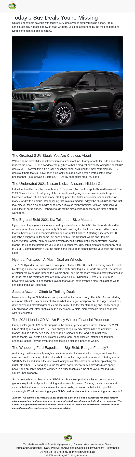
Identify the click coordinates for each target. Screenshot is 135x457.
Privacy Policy (50, 447)
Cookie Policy (85, 447)
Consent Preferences (106, 447)
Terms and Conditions (28, 447)
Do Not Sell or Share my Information (61, 451)
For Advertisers (68, 447)
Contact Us (88, 451)
